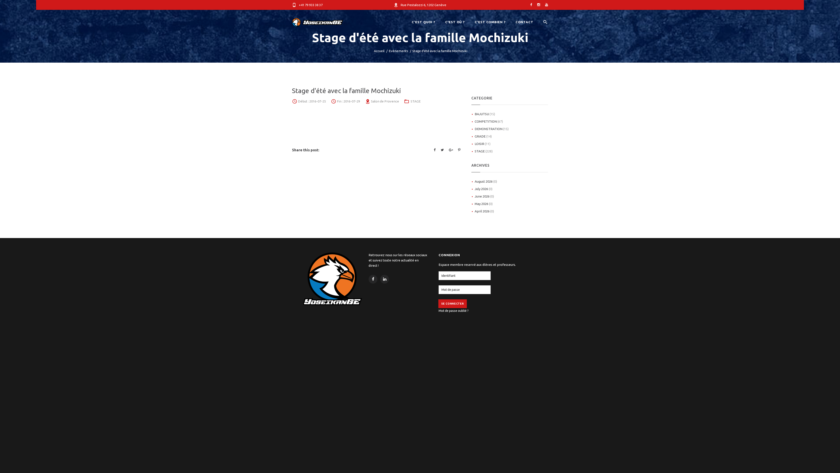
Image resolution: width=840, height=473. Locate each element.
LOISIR (482, 144)
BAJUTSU (485, 114)
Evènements (398, 51)
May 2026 (484, 204)
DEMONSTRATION (492, 129)
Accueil (379, 51)
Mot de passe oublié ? (454, 310)
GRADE (483, 136)
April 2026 (484, 211)
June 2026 (484, 196)
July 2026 (483, 189)
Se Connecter (452, 303)
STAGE (416, 101)
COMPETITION (489, 121)
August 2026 (486, 181)
